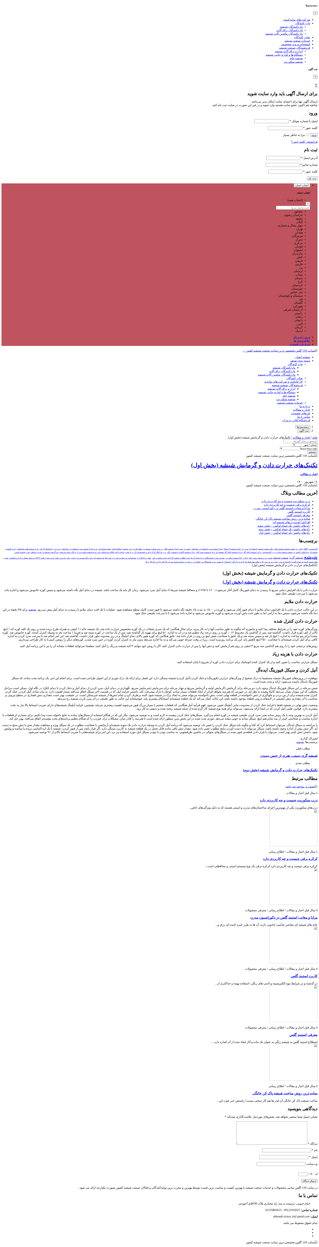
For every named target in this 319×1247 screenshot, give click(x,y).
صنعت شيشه (280, 557)
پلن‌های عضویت (300, 413)
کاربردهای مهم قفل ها (254, 562)
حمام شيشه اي (104, 549)
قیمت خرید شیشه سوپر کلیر (260, 558)
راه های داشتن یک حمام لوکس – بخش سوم (284, 525)
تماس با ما (303, 416)
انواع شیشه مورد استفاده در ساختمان (207, 549)
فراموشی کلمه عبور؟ (304, 141)
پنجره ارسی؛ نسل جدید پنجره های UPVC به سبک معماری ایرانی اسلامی (39, 558)
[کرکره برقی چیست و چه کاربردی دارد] (294, 845)
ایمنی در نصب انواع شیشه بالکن (176, 549)
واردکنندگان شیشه (291, 26)
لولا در (245, 558)
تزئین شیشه (128, 549)
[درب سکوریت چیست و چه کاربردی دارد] (301, 786)
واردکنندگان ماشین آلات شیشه (284, 33)
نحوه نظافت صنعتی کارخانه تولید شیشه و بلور (171, 558)
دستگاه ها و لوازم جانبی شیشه (284, 54)
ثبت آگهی (304, 430)
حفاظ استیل (117, 549)
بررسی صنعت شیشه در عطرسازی (148, 549)
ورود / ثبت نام (301, 337)
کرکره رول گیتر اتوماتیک (234, 562)
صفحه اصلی (302, 357)
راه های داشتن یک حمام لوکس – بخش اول (284, 532)
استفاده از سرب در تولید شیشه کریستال (240, 549)
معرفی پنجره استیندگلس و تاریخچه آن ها (208, 558)
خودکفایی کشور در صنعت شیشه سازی (292, 552)
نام (315, 1150)
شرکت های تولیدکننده (297, 19)
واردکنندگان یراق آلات (289, 30)
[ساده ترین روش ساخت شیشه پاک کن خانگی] (294, 1079)
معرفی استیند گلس (298, 515)
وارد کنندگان (302, 23)
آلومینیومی (313, 549)
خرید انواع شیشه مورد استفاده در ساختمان (79, 549)
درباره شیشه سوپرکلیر (205, 552)
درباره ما (304, 406)
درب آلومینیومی (268, 552)
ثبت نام (312, 178)
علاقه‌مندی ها (302, 340)
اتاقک (305, 549)
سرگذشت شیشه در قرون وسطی (44, 552)
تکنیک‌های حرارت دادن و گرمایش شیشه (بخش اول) (254, 465)
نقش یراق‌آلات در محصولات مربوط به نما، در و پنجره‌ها (128, 558)
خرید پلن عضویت (299, 344)
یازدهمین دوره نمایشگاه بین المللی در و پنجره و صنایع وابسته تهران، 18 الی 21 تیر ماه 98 (187, 562)
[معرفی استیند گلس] (294, 1021)
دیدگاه (313, 1143)
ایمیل (313, 1157)
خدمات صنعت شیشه (297, 40)
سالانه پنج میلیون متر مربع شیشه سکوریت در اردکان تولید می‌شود (86, 552)
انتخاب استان (302, 185)
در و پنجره (129, 552)
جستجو (312, 452)
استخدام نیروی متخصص (295, 44)
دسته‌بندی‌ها (303, 427)
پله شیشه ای (98, 558)
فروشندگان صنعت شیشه (294, 47)
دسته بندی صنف (300, 360)
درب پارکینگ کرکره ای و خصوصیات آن (150, 552)
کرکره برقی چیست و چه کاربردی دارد (287, 504)
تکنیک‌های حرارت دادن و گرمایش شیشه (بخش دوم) (280, 770)
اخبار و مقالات (301, 409)
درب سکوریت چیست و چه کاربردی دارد (285, 501)
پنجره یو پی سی (271, 562)
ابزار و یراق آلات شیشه (289, 51)
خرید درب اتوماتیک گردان (50, 549)
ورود (314, 135)
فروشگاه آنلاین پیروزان (296, 420)
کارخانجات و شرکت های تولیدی (283, 381)
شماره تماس (309, 164)
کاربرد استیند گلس (299, 511)
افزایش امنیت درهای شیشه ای (291, 522)
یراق (147, 562)
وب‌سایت (312, 1163)
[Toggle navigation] (243, 351)
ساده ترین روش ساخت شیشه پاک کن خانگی (283, 518)
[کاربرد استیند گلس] (294, 962)
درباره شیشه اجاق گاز (252, 552)
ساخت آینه (119, 552)
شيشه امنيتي (20, 552)
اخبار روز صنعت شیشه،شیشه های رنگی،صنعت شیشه (280, 549)
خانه (315, 437)
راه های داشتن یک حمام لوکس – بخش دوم (284, 529)
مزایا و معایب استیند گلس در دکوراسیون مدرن (281, 508)
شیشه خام (296, 58)
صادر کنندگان (302, 37)
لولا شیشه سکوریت (233, 558)
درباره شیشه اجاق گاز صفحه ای (229, 552)
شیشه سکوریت (293, 61)
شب (28, 552)
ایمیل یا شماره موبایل (303, 121)
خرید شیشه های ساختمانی (28, 549)
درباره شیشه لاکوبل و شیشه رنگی (181, 552)
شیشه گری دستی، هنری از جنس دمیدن (289, 756)
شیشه (311, 557)
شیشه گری (296, 557)
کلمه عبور (310, 127)
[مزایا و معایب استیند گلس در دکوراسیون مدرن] (294, 903)
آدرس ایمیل (309, 157)
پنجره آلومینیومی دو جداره (82, 558)
